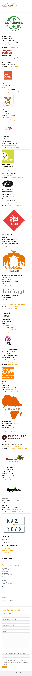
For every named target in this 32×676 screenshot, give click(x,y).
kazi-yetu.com (6, 552)
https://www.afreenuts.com (15, 511)
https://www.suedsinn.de (14, 392)
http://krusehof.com (13, 480)
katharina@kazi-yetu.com (9, 550)
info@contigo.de (10, 362)
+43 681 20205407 (7, 548)
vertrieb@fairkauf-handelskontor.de (16, 304)
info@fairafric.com (11, 430)
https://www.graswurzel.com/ (15, 332)
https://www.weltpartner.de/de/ (16, 205)
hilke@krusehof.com (11, 478)
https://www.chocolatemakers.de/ (17, 448)
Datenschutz (18, 672)
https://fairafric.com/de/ (14, 432)
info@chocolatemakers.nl (13, 446)
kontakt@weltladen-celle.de (9, 582)
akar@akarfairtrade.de (11, 145)
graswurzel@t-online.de (12, 330)
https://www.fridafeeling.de (15, 177)
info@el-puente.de (10, 45)
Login (23, 672)
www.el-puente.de (12, 47)
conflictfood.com (13, 246)
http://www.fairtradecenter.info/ (16, 286)
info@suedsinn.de (11, 389)
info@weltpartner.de (11, 203)
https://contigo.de (12, 364)
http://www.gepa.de (13, 120)
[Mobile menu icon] (27, 6)
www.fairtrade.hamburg (14, 66)
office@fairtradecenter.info (13, 284)
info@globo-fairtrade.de (12, 92)
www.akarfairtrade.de (13, 147)
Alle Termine (4, 602)
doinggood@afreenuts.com (13, 509)
